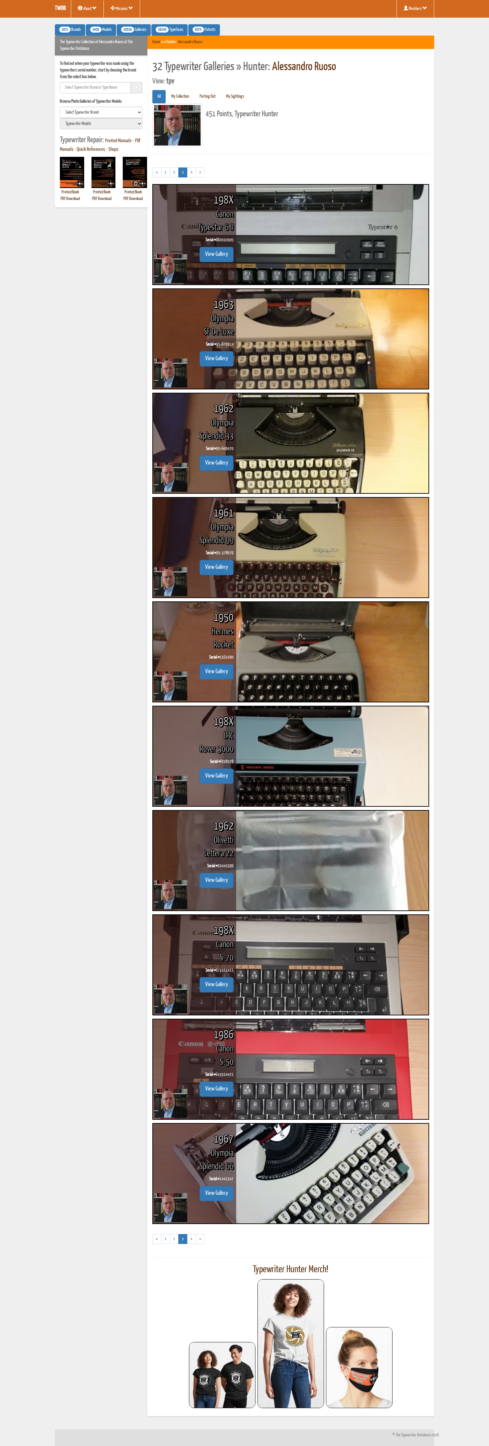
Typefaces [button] (170, 30)
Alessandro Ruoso (190, 42)
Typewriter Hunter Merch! (290, 1269)
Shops (113, 149)
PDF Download (70, 199)
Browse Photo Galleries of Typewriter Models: (91, 101)
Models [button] (102, 30)
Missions (121, 9)
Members (415, 9)
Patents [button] (205, 30)
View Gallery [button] (216, 254)
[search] (101, 112)
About (87, 9)
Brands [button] (71, 30)
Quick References (91, 149)
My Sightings (235, 96)
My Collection (180, 96)
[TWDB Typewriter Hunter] (222, 1375)
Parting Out (208, 96)
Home (156, 42)
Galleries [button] (134, 30)
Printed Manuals (118, 141)
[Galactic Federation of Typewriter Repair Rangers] (290, 1343)
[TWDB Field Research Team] (359, 1367)
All (159, 96)
